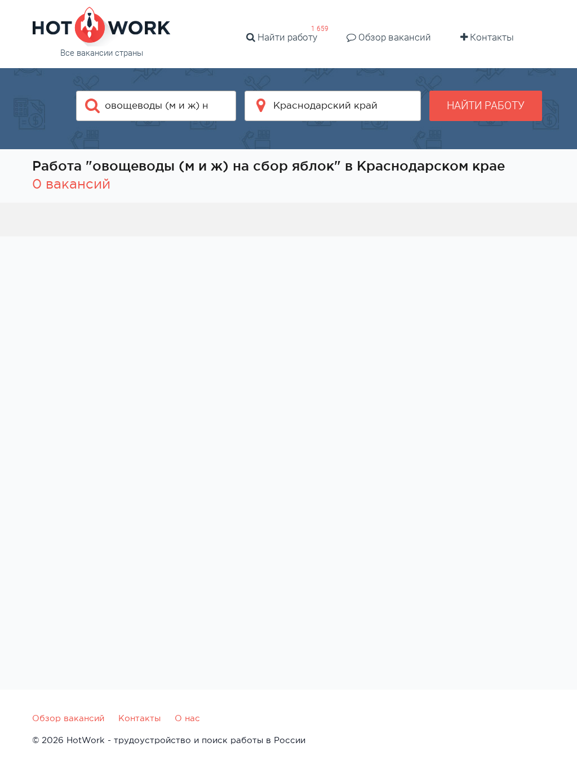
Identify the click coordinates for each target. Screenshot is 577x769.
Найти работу (286, 37)
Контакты (491, 37)
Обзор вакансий (393, 37)
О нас (187, 718)
